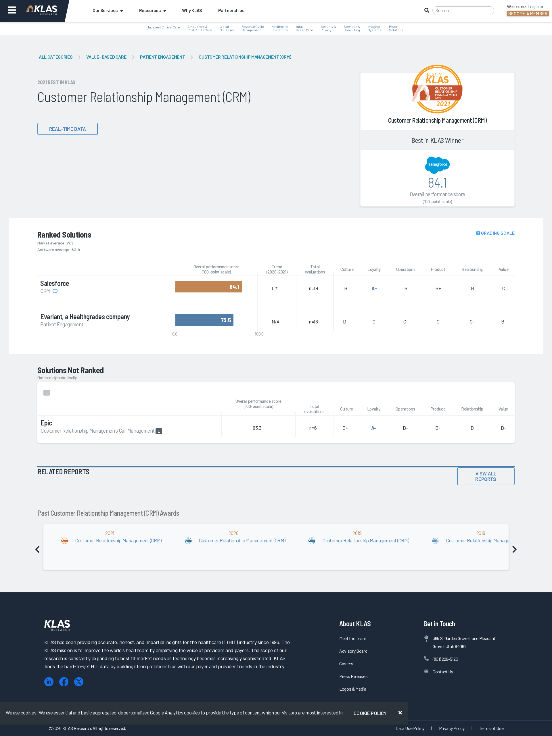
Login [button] (533, 6)
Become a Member (527, 13)
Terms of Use (491, 728)
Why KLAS (192, 10)
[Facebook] (63, 682)
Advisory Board (353, 651)
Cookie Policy (370, 713)
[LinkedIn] (48, 682)
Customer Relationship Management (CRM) (245, 56)
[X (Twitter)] (78, 682)
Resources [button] (150, 10)
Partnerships (231, 10)
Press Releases (353, 676)
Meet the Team (352, 638)
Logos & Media (352, 688)
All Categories (55, 56)
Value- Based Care (106, 56)
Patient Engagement (162, 56)
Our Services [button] (105, 10)
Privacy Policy (452, 728)
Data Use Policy (410, 728)
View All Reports (485, 476)
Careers (346, 663)
